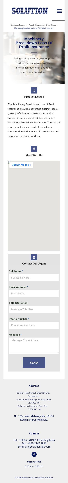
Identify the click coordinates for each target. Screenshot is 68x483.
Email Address (17, 287)
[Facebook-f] (34, 454)
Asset (31, 25)
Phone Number (18, 318)
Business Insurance (19, 25)
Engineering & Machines (45, 25)
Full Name (15, 271)
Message (14, 334)
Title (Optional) (18, 302)
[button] (59, 11)
